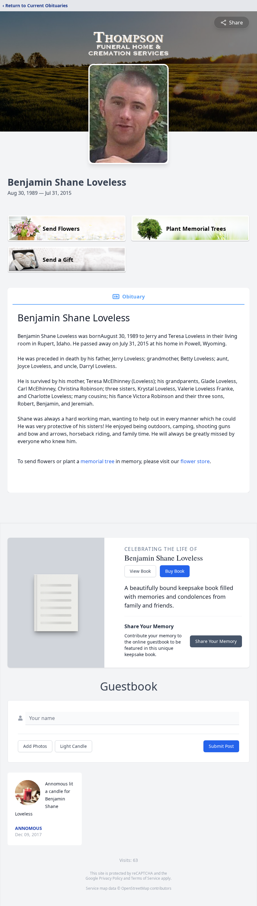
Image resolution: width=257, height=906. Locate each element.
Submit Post (221, 746)
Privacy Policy (111, 878)
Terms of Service (145, 878)
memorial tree (97, 461)
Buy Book (174, 571)
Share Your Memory (216, 641)
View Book (140, 571)
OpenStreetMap (135, 888)
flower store (195, 461)
